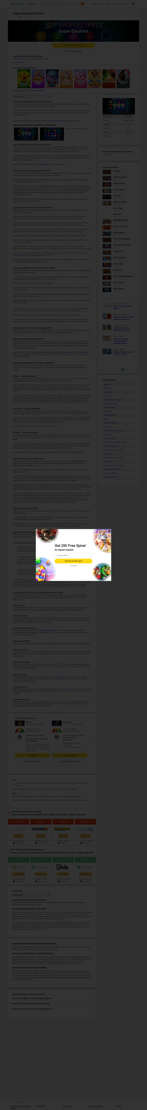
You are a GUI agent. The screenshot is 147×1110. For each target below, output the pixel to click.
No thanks (73, 566)
